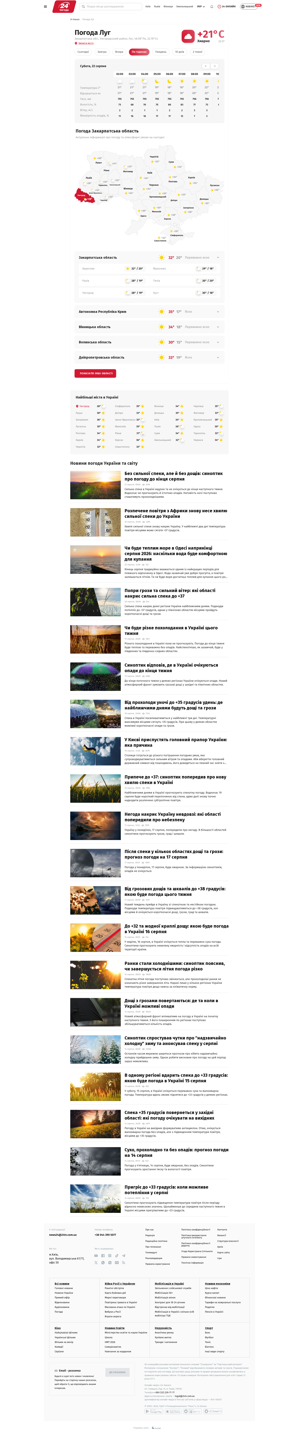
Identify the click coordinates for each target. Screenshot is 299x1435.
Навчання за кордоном (118, 1351)
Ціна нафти (211, 1288)
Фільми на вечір (64, 1342)
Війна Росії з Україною (120, 1283)
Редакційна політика (156, 1241)
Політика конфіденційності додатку (195, 1244)
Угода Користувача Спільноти (197, 1251)
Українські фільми (65, 1337)
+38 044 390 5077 (105, 1235)
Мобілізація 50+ (164, 1292)
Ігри (219, 1258)
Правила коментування (193, 1257)
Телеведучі (151, 1253)
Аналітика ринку (164, 1332)
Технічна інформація (192, 1263)
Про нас (149, 1230)
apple (173, 1411)
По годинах (139, 52)
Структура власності (228, 1241)
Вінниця (168, 6)
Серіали (59, 1351)
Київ (148, 6)
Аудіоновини (62, 1307)
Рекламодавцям (153, 1258)
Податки (210, 1307)
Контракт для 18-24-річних (170, 1302)
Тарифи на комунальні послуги (223, 1302)
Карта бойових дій (115, 1292)
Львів (157, 6)
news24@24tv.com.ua (63, 1235)
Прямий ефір (62, 1297)
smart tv (192, 1411)
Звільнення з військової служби (173, 1288)
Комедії (59, 1346)
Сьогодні (83, 52)
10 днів (179, 52)
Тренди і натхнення (166, 1342)
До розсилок (118, 1372)
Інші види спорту (214, 1351)
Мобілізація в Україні (169, 1283)
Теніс (208, 1342)
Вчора (119, 52)
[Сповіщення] (211, 6)
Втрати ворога (113, 1316)
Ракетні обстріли (114, 1288)
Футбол (209, 1337)
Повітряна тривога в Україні (121, 1302)
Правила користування (157, 1264)
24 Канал (75, 19)
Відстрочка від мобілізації (170, 1307)
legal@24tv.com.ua (184, 1396)
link (96, 1256)
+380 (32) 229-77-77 (164, 1392)
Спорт (209, 1328)
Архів (220, 1247)
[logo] (64, 6)
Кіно (58, 1328)
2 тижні (197, 52)
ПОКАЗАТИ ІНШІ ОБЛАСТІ (96, 373)
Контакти (222, 1230)
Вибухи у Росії (113, 1311)
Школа (108, 1337)
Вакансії (221, 1235)
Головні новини (64, 1288)
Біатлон (209, 1346)
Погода (59, 1311)
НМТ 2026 (110, 1342)
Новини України (64, 1292)
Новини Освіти (114, 1328)
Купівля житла (163, 1337)
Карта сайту (223, 1253)
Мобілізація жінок (165, 1297)
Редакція (150, 1235)
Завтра (102, 52)
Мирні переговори (115, 1297)
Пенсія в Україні (214, 1311)
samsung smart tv (212, 1411)
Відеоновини (62, 1302)
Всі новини (62, 1283)
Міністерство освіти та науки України (126, 1332)
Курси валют (212, 1292)
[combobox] (112, 6)
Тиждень (160, 52)
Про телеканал (153, 1247)
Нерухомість (163, 1328)
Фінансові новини (215, 1297)
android (153, 1411)
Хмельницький (184, 6)
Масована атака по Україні (120, 1307)
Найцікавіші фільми (66, 1332)
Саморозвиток (113, 1346)
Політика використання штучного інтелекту (193, 1236)
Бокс (207, 1332)
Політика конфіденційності (195, 1230)
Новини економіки (217, 1283)
